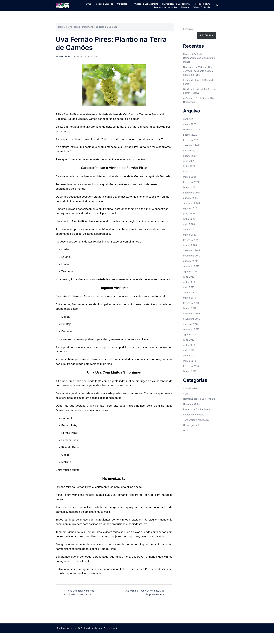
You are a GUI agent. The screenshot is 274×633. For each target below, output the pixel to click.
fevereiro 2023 (191, 140)
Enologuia (64, 56)
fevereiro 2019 (191, 303)
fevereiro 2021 (191, 182)
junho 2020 (189, 218)
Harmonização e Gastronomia (176, 4)
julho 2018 (188, 339)
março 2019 (189, 297)
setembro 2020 (191, 203)
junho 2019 (189, 282)
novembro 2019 (191, 255)
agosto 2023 (190, 134)
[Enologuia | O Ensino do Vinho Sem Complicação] (62, 5)
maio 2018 (188, 350)
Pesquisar (188, 29)
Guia (185, 393)
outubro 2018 (190, 324)
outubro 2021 (190, 150)
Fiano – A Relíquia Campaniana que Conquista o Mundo (199, 58)
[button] (217, 5)
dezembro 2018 (191, 313)
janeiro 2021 (189, 187)
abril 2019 (188, 292)
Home (61, 26)
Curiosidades (123, 4)
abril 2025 (188, 118)
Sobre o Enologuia (201, 7)
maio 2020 (189, 224)
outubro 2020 (190, 197)
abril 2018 (188, 355)
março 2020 (189, 234)
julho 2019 (188, 276)
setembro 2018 (191, 329)
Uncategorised (191, 425)
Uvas (88, 4)
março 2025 (189, 124)
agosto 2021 (190, 155)
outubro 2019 (190, 260)
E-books (185, 7)
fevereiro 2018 (191, 366)
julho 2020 (189, 213)
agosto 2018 (190, 334)
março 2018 (189, 360)
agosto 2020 (190, 208)
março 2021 (189, 176)
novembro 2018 (191, 318)
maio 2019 (188, 287)
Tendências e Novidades (165, 7)
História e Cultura (202, 4)
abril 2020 (188, 229)
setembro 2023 (191, 129)
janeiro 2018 (189, 371)
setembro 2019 (191, 266)
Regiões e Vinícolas (104, 4)
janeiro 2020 (190, 245)
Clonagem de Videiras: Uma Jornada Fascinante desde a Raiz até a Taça (198, 71)
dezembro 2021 (191, 145)
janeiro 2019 (189, 308)
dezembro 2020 (192, 192)
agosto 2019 (190, 271)
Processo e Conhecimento (146, 4)
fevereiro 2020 (191, 240)
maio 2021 (188, 171)
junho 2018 (189, 345)
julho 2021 (188, 161)
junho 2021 (189, 166)
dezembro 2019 (191, 250)
